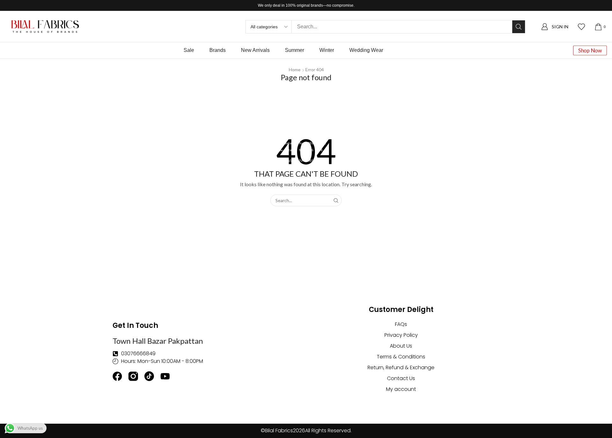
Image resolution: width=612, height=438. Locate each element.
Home (295, 69)
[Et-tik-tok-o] (149, 376)
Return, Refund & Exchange (401, 367)
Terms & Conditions (401, 356)
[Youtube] (165, 376)
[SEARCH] (336, 200)
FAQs (401, 324)
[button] (554, 26)
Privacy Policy (401, 335)
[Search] (518, 26)
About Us (401, 346)
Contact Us (401, 378)
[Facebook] (117, 376)
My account (401, 389)
